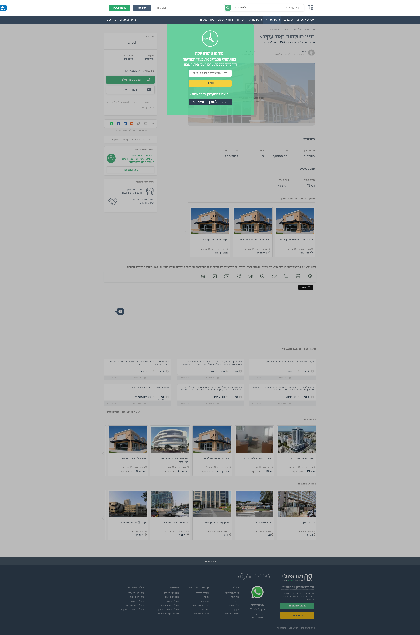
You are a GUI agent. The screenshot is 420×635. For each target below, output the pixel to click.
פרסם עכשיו (119, 7)
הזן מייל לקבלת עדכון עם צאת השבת (210, 64)
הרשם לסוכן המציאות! (210, 101)
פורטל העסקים (128, 20)
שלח (210, 83)
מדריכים (111, 20)
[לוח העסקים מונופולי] (310, 9)
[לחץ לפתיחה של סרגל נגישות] (3, 8)
